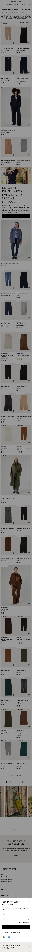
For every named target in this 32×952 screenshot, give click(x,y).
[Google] (4, 937)
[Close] (29, 900)
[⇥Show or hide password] (28, 919)
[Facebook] (9, 937)
